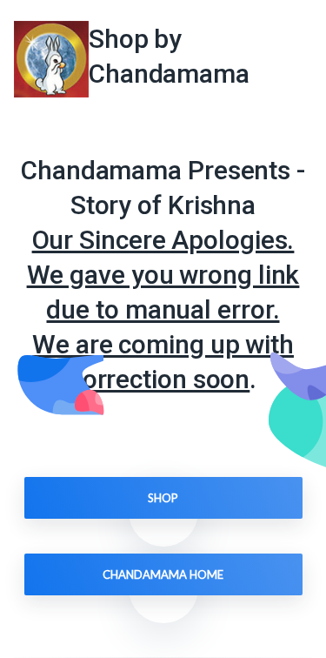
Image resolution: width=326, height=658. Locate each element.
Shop (163, 498)
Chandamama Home (163, 574)
